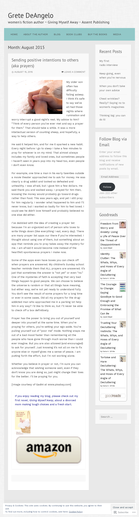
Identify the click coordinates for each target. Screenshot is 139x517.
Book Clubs (74, 34)
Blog (57, 34)
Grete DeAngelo (30, 15)
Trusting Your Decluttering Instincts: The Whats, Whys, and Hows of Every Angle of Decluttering (111, 335)
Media (117, 34)
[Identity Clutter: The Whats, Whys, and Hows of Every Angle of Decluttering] (122, 257)
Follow (107, 187)
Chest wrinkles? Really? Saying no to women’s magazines (112, 103)
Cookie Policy (76, 512)
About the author (35, 34)
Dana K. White (109, 278)
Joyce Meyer (107, 248)
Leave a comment (74, 72)
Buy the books (97, 34)
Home (14, 34)
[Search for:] (113, 416)
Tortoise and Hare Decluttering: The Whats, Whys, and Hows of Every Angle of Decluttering (112, 370)
